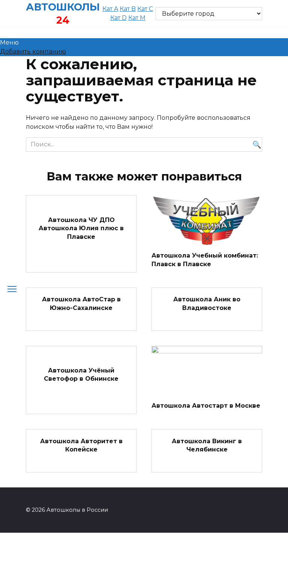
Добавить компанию (33, 51)
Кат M (137, 17)
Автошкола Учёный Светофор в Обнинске (81, 374)
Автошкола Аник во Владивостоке (206, 303)
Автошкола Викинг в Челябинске (207, 445)
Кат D (118, 17)
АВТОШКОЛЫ (63, 7)
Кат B (128, 8)
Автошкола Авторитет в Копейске (81, 445)
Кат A (110, 8)
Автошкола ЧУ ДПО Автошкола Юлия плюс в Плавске (81, 228)
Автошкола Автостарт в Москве (206, 405)
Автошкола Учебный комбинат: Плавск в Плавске (205, 259)
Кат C (145, 8)
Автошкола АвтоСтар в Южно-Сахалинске (81, 303)
